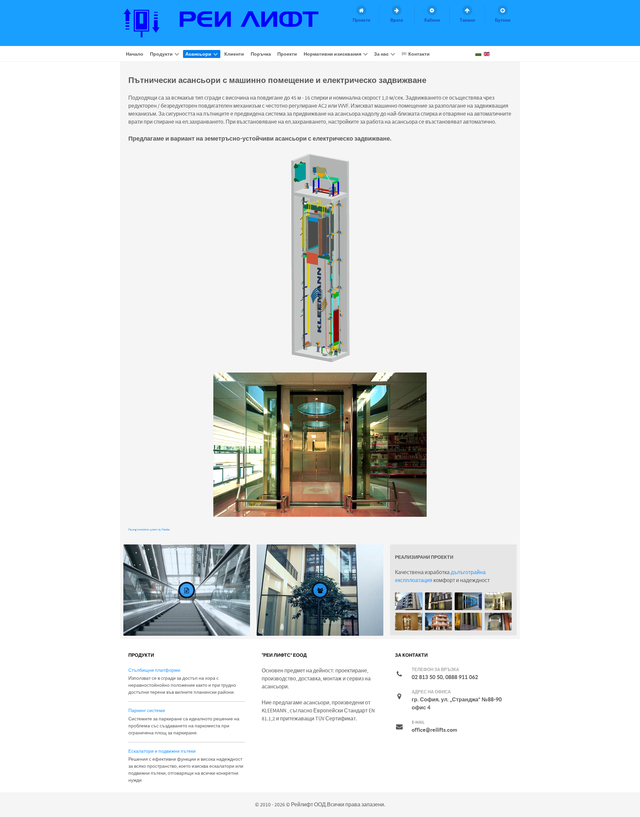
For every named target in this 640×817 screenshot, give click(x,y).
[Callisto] (227, 23)
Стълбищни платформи (154, 670)
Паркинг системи (146, 710)
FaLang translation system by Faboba (149, 529)
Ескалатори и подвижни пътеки (162, 751)
